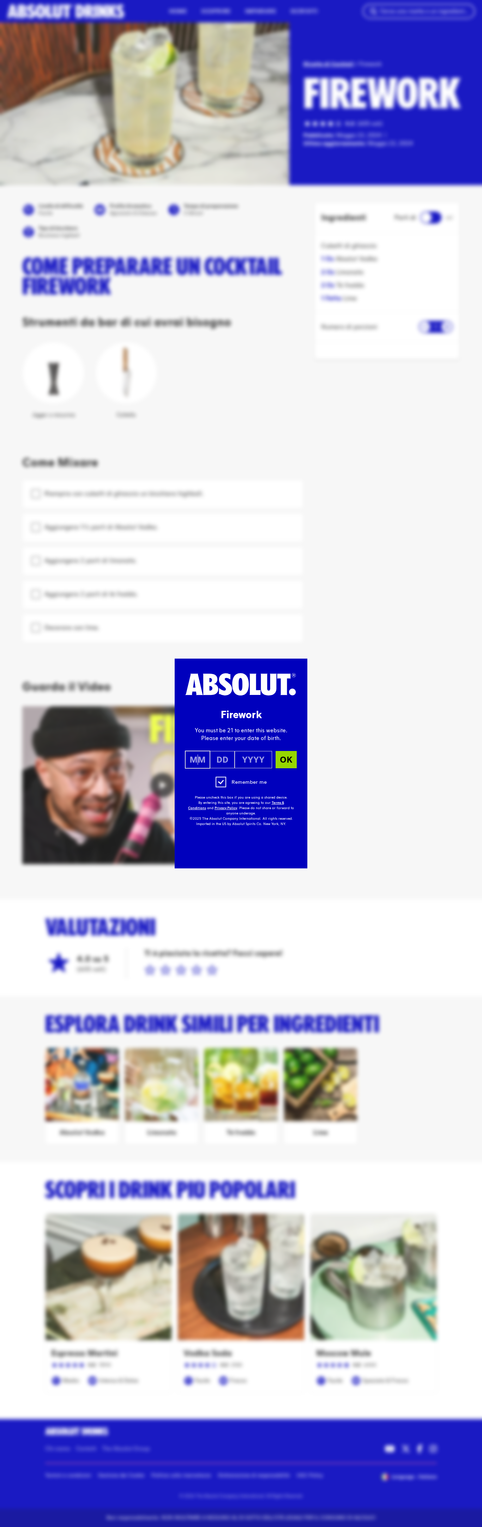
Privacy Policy (226, 808)
